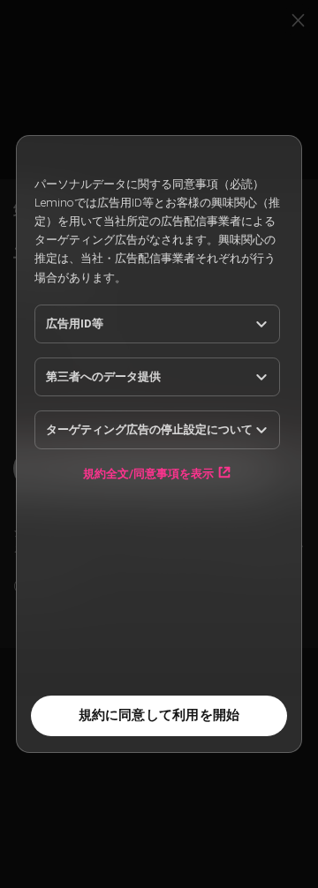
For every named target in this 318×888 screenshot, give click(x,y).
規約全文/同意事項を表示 (148, 473)
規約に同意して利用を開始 (159, 715)
